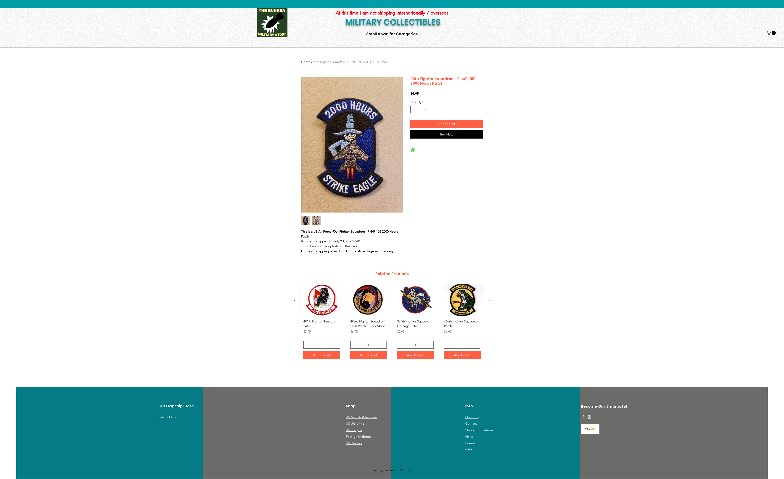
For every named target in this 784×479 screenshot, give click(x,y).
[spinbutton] (419, 109)
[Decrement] (413, 109)
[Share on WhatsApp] (413, 150)
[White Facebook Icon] (583, 417)
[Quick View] (321, 300)
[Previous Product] (294, 299)
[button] (772, 33)
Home (305, 62)
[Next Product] (489, 299)
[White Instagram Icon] (589, 417)
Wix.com (405, 470)
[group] (392, 323)
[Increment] (426, 109)
